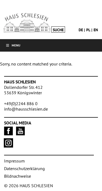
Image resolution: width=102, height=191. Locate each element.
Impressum (14, 161)
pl (88, 29)
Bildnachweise (17, 176)
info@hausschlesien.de (26, 109)
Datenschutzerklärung (24, 168)
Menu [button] (16, 45)
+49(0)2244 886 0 (21, 103)
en (96, 29)
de (81, 29)
